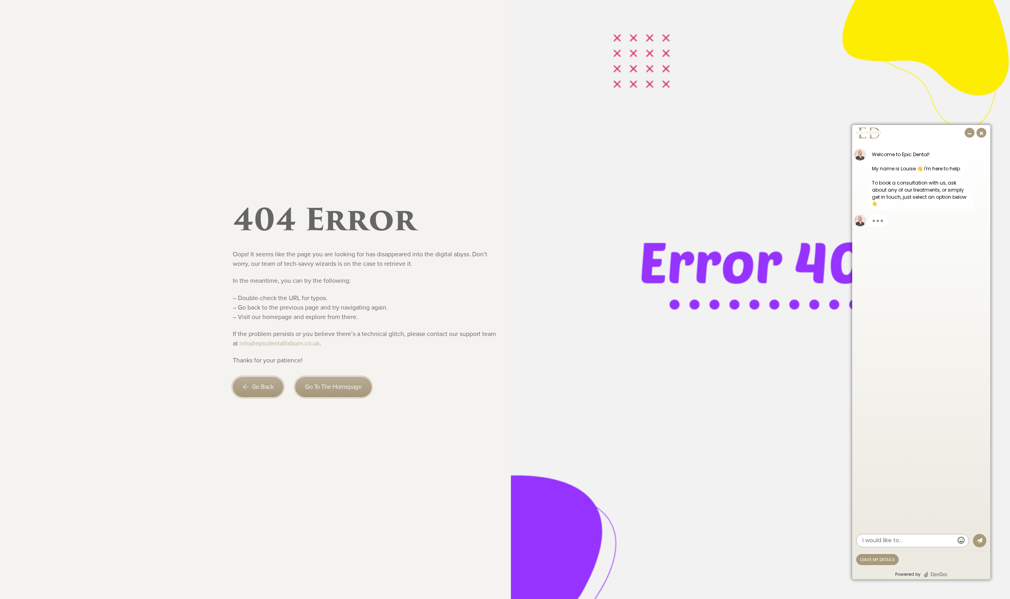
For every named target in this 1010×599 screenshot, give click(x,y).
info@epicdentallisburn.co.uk (279, 343)
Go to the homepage (333, 386)
